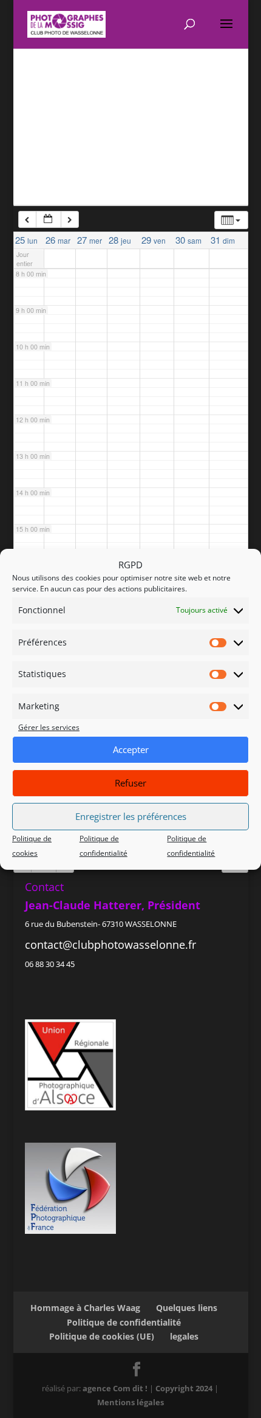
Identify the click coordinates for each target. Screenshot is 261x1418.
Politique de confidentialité (124, 1322)
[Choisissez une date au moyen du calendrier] (48, 220)
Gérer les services (49, 727)
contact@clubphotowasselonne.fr (110, 944)
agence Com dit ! (116, 1388)
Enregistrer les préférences (130, 816)
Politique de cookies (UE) (101, 1336)
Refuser (130, 783)
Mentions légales (130, 1402)
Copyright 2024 (183, 1388)
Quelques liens (186, 1307)
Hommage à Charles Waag (85, 1307)
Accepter (131, 749)
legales (184, 1336)
